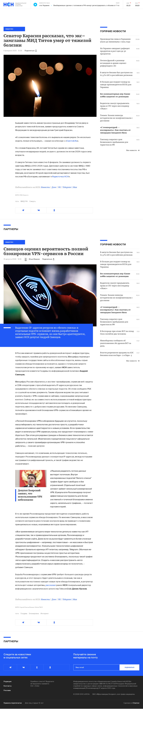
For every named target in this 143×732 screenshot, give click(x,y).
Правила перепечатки (13, 703)
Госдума (24, 613)
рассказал (51, 585)
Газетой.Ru (72, 141)
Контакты (8, 686)
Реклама (7, 690)
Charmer (136, 703)
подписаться (129, 667)
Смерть (32, 201)
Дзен (54, 187)
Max (75, 187)
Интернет (45, 613)
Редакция (7, 681)
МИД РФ (24, 201)
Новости (45, 187)
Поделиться (29, 51)
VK (59, 187)
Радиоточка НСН (60, 176)
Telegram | (67, 187)
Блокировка (34, 613)
